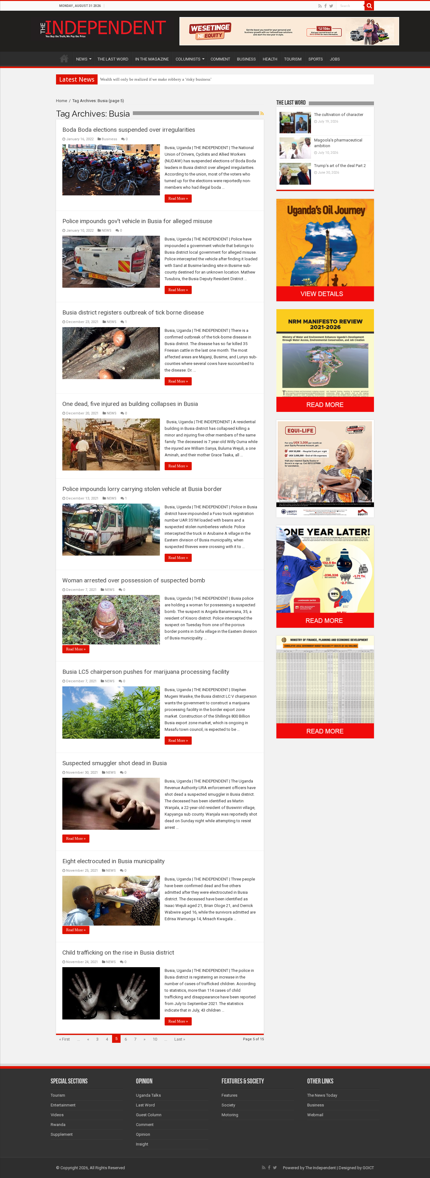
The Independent (320, 1167)
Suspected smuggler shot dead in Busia (114, 763)
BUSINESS (246, 59)
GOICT (368, 1167)
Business (109, 139)
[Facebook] (325, 6)
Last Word (145, 1105)
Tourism (58, 1095)
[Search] (369, 5)
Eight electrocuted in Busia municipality (113, 861)
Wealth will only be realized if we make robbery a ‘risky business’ (156, 79)
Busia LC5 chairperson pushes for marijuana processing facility (145, 671)
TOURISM (293, 59)
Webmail (315, 1114)
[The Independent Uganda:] (102, 27)
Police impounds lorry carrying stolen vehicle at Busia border (142, 489)
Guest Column (148, 1114)
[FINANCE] (325, 686)
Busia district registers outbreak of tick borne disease (133, 312)
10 (155, 1039)
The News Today (322, 1095)
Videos (57, 1114)
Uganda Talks (148, 1095)
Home (61, 100)
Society (228, 1105)
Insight (142, 1144)
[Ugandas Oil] (325, 249)
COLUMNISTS (188, 59)
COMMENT (220, 59)
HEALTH (270, 59)
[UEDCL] (325, 576)
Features (229, 1095)
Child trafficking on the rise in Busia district (118, 952)
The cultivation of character (338, 114)
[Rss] (320, 6)
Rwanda (58, 1124)
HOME (64, 58)
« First (64, 1039)
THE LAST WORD (113, 59)
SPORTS (315, 59)
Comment (145, 1124)
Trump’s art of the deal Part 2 (340, 165)
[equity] (325, 468)
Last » (179, 1039)
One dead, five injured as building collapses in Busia (130, 403)
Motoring (230, 1114)
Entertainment (63, 1105)
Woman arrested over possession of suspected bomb (133, 580)
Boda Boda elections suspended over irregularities (128, 129)
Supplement (62, 1134)
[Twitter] (331, 6)
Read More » (178, 198)
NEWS (82, 59)
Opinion (143, 1134)
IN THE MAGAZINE (152, 59)
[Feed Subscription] (262, 113)
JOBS (335, 59)
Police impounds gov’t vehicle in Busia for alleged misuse (137, 221)
